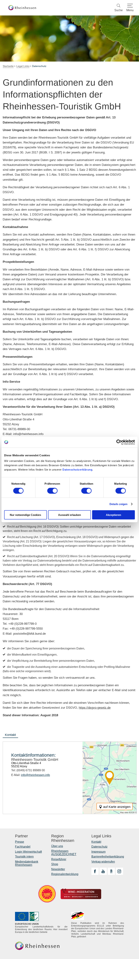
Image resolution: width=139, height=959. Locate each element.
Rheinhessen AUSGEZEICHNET (63, 852)
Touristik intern (24, 856)
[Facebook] (95, 871)
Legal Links (101, 836)
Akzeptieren (113, 514)
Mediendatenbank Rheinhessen (26, 863)
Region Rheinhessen (62, 838)
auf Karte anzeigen (116, 807)
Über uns (57, 846)
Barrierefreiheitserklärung (107, 856)
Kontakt (96, 841)
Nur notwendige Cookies (25, 514)
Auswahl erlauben (69, 514)
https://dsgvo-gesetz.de (95, 707)
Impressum (98, 851)
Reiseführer (58, 859)
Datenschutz (99, 846)
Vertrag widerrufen (103, 861)
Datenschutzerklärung (77, 469)
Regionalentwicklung (64, 874)
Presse (19, 841)
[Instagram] (119, 871)
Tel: (28, 770)
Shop (54, 864)
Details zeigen (118, 503)
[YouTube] (103, 871)
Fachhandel (22, 846)
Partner (21, 836)
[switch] (52, 490)
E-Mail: (30, 775)
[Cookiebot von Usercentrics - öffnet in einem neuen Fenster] (119, 442)
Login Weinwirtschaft (28, 851)
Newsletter (58, 869)
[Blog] (111, 871)
